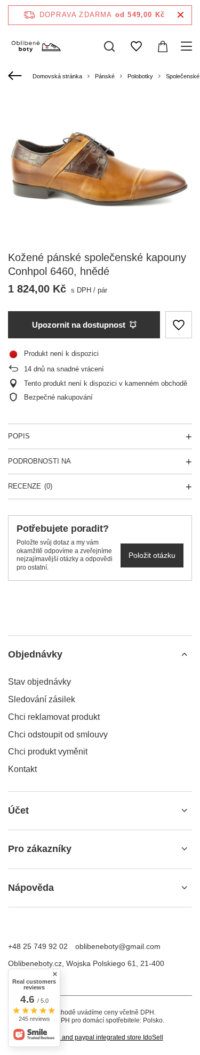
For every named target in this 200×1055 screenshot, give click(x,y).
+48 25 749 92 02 (38, 946)
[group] (100, 165)
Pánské (105, 76)
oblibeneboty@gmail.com (118, 946)
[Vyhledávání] (109, 46)
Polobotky (140, 76)
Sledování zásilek (41, 699)
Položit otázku (152, 555)
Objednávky (35, 654)
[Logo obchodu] (35, 46)
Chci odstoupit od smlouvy (58, 734)
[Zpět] (16, 76)
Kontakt (22, 769)
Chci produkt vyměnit (47, 751)
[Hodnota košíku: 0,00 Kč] (162, 46)
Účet (18, 810)
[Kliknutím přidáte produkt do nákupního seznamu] (178, 324)
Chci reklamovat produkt (54, 716)
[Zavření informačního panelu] (180, 15)
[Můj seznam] (136, 46)
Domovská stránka (57, 76)
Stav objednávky (39, 681)
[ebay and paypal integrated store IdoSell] (100, 1038)
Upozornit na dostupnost (78, 324)
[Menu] (188, 46)
